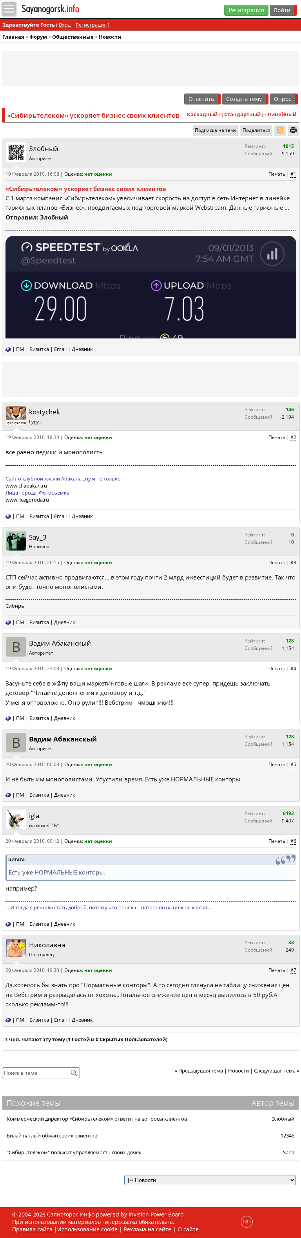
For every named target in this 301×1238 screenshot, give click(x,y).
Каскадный (202, 114)
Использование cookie (87, 1229)
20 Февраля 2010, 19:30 (32, 970)
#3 (293, 562)
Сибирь (14, 605)
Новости (110, 36)
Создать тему (244, 99)
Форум (38, 36)
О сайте (188, 1229)
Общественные (73, 36)
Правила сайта (32, 1229)
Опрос (282, 99)
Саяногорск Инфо (70, 1214)
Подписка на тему (215, 130)
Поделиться (256, 130)
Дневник (82, 349)
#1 (293, 174)
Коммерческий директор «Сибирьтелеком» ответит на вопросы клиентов (97, 1118)
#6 (293, 841)
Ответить (201, 99)
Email (60, 349)
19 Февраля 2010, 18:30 (32, 437)
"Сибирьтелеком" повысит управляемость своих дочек (74, 1152)
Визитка (39, 349)
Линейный (281, 114)
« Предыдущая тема (199, 1070)
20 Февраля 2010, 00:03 (32, 764)
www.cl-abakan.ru (26, 485)
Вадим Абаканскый (60, 643)
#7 (293, 970)
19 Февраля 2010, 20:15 (32, 562)
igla (34, 815)
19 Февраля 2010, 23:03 (32, 668)
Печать (276, 174)
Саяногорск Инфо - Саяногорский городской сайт (66, 9)
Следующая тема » (276, 1070)
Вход (65, 24)
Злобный (43, 148)
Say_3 (38, 537)
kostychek (44, 412)
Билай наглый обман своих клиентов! (52, 1135)
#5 (293, 764)
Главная (13, 36)
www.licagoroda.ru (27, 499)
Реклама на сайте (147, 1229)
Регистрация (246, 10)
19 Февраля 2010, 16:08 (32, 174)
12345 (287, 1135)
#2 (293, 437)
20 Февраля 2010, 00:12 (32, 841)
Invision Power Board (156, 1214)
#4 (293, 668)
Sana (288, 1152)
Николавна (47, 945)
